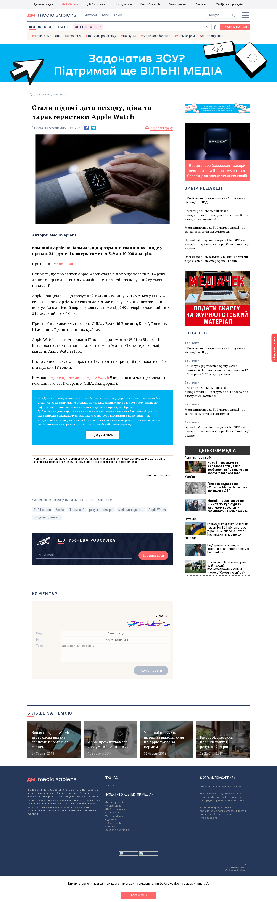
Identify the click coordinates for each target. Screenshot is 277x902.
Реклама (110, 785)
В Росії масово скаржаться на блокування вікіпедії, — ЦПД (215, 200)
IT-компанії (43, 94)
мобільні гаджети (130, 510)
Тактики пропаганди (102, 36)
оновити (162, 615)
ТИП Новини (42, 510)
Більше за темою (49, 713)
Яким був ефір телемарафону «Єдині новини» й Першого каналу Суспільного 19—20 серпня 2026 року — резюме (216, 370)
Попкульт (130, 36)
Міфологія (73, 36)
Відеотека (111, 819)
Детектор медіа (43, 4)
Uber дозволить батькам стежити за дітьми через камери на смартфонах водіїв (216, 259)
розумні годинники (47, 517)
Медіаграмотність (47, 36)
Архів (117, 15)
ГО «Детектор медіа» (229, 4)
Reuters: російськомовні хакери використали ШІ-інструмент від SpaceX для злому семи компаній (216, 215)
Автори (91, 15)
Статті (62, 27)
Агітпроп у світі (212, 36)
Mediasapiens (113, 805)
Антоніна (201, 4)
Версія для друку (161, 128)
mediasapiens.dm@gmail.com (225, 797)
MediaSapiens (70, 4)
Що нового (40, 27)
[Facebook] (86, 128)
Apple (60, 510)
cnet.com (65, 263)
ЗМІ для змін (124, 4)
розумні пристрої (101, 510)
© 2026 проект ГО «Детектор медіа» (221, 793)
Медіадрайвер (178, 4)
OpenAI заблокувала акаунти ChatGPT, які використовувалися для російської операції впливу (217, 244)
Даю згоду (139, 895)
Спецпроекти (88, 27)
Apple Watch (157, 510)
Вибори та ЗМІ (113, 823)
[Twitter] (93, 128)
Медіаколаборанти (156, 36)
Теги (105, 15)
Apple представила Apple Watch (80, 377)
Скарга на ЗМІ (234, 27)
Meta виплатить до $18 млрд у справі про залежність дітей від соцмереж (215, 229)
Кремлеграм (186, 36)
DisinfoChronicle (150, 4)
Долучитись (102, 434)
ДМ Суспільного (97, 4)
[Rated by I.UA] (128, 854)
